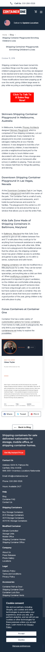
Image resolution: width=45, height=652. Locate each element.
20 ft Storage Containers (13, 515)
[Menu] (41, 11)
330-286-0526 (15, 481)
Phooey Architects (31, 127)
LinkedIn (32, 347)
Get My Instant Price (13, 452)
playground (16, 193)
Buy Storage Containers (12, 512)
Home (4, 35)
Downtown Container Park (18, 190)
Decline (21, 640)
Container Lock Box (11, 592)
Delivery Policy (8, 571)
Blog (12, 35)
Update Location (30, 23)
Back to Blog (24, 427)
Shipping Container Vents (13, 595)
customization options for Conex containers (21, 322)
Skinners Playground (19, 130)
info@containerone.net (18, 476)
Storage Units (8, 533)
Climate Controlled (10, 531)
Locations (6, 561)
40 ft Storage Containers (13, 518)
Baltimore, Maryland (12, 233)
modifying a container (19, 276)
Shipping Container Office (13, 542)
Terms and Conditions (11, 574)
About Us (6, 552)
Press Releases (9, 555)
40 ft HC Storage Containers (14, 521)
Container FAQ (8, 499)
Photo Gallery (8, 558)
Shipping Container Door (13, 589)
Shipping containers (10, 265)
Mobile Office (8, 536)
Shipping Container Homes (13, 539)
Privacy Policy (8, 576)
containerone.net (9, 330)
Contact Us (7, 502)
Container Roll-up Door (12, 586)
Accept (21, 633)
